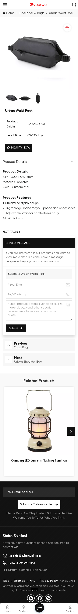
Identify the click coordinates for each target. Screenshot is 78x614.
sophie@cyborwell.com (25, 555)
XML (32, 580)
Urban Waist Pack (33, 273)
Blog (6, 580)
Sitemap (19, 580)
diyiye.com (9, 586)
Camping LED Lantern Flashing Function (39, 460)
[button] (71, 431)
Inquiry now (20, 147)
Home (10, 13)
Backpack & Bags (32, 13)
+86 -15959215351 (22, 563)
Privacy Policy (49, 580)
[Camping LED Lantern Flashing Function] (39, 421)
